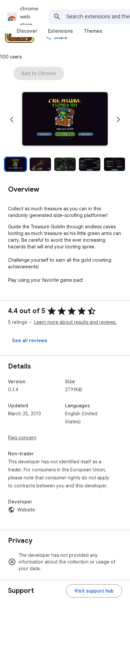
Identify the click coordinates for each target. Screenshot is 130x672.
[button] (65, 119)
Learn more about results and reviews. (75, 322)
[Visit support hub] (94, 591)
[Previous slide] (11, 119)
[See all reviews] (29, 340)
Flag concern (22, 438)
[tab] (27, 31)
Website (26, 510)
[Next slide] (118, 119)
